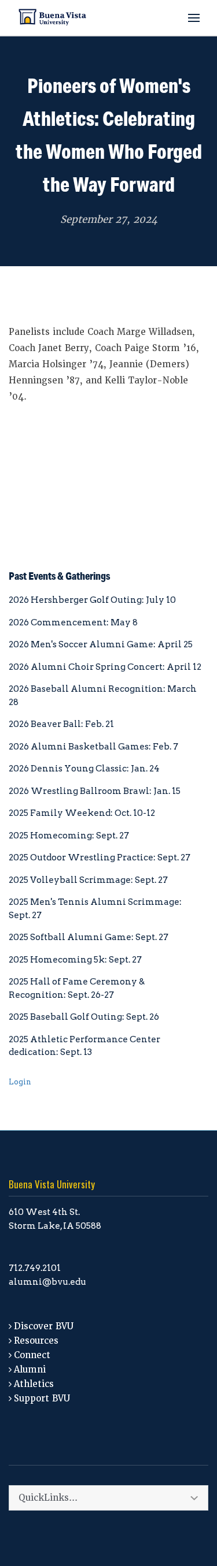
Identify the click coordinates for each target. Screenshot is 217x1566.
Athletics (34, 1384)
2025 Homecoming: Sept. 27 (69, 835)
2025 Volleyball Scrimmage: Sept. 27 (88, 880)
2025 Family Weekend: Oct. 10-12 (82, 813)
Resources (36, 1341)
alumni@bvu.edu (47, 1282)
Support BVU (42, 1398)
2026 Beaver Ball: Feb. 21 (61, 724)
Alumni (30, 1369)
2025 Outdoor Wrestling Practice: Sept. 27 (99, 857)
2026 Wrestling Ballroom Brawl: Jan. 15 (95, 791)
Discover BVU (43, 1326)
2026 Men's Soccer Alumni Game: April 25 (101, 644)
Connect (32, 1355)
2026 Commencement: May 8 (73, 622)
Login (20, 1081)
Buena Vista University (52, 1184)
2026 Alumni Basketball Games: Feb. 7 (93, 746)
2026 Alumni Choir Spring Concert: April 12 (105, 667)
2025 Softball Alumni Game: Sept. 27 (88, 937)
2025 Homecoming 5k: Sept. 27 (75, 959)
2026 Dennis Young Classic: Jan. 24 (84, 768)
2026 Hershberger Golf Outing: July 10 (92, 600)
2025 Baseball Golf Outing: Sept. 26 (84, 1017)
